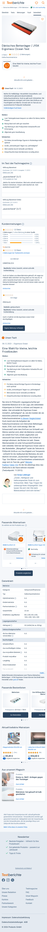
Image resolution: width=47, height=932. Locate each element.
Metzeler (28, 462)
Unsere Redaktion (9, 892)
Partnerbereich (8, 903)
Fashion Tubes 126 (10, 465)
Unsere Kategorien (9, 907)
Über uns (5, 889)
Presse (4, 896)
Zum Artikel (20, 784)
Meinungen (21, 12)
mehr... (42, 673)
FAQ (27, 892)
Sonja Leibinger (23, 475)
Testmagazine (31, 889)
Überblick (5, 12)
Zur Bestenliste (17, 715)
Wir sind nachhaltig (39, 7)
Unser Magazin (32, 896)
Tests (13, 12)
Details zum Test (8, 172)
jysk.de (15, 680)
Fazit (29, 12)
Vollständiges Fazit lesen (12, 108)
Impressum (6, 917)
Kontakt (29, 903)
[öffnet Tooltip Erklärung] (31, 163)
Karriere (5, 900)
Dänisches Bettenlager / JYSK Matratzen (16, 7)
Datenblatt (37, 12)
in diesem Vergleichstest (31, 418)
